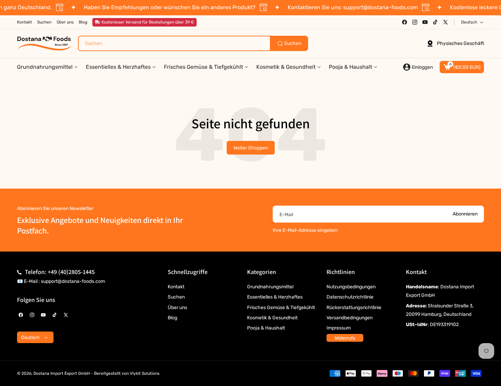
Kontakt (176, 287)
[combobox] (193, 43)
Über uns (177, 307)
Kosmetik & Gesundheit (272, 318)
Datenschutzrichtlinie (350, 297)
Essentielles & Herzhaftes (275, 297)
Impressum (339, 328)
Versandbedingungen (350, 318)
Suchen (176, 297)
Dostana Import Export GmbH (61, 373)
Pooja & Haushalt (266, 328)
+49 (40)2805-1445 (71, 272)
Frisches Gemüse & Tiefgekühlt (281, 307)
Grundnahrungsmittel (270, 287)
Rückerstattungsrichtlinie (354, 307)
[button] (462, 67)
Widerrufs (345, 338)
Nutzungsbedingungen (351, 287)
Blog (172, 318)
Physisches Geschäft (460, 43)
